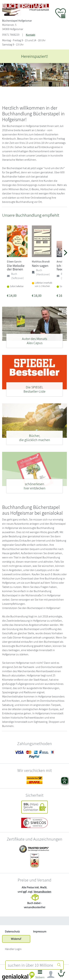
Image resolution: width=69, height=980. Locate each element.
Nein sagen (40, 265)
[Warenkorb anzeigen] (61, 976)
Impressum (39, 931)
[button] (39, 975)
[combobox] (30, 965)
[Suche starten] (59, 965)
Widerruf (16, 939)
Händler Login (13, 949)
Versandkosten (42, 891)
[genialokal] (18, 976)
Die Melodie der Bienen (15, 267)
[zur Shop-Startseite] (26, 9)
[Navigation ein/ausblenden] (50, 974)
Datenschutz (12, 931)
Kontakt (30, 35)
